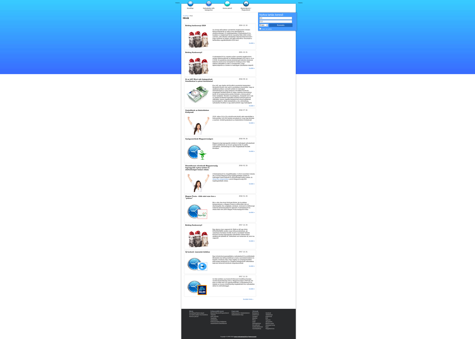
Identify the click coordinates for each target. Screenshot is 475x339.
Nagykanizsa (270, 328)
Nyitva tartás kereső (271, 14)
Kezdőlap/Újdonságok (196, 313)
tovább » (252, 43)
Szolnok (268, 313)
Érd (267, 318)
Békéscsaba (270, 323)
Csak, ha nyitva (266, 29)
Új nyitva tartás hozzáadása (198, 315)
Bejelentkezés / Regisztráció (246, 9)
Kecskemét (256, 325)
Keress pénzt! (227, 8)
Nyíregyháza (256, 323)
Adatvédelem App (237, 315)
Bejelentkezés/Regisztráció (220, 313)
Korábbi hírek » (248, 299)
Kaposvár (269, 316)
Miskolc (254, 318)
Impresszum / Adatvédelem (241, 313)
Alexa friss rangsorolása (221, 179)
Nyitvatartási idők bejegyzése (208, 9)
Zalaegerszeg (270, 325)
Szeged (255, 316)
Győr (254, 322)
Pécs (254, 320)
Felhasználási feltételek (218, 322)
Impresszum (252, 336)
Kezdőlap (190, 8)
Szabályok (214, 320)
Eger (267, 327)
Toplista (213, 315)
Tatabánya (269, 315)
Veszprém (269, 322)
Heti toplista (214, 316)
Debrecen (255, 315)
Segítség (213, 318)
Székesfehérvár (257, 327)
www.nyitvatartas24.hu (241, 336)
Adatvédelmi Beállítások (219, 323)
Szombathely (256, 328)
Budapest (255, 313)
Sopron (268, 320)
